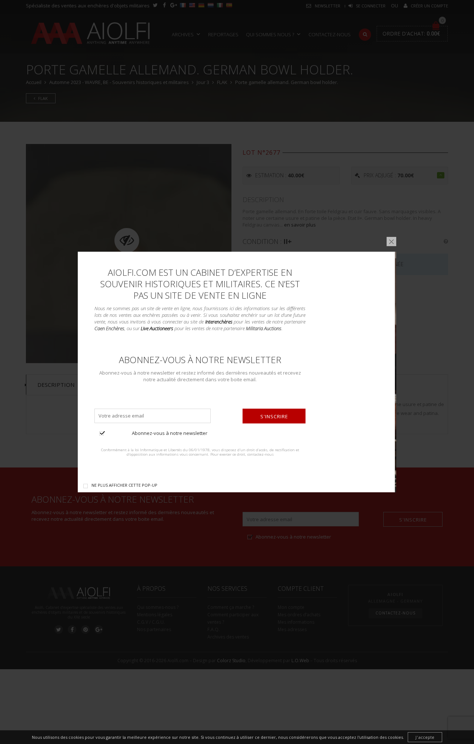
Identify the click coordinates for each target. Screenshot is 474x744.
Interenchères (219, 321)
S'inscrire (274, 416)
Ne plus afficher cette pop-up (124, 485)
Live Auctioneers (157, 328)
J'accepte (424, 737)
